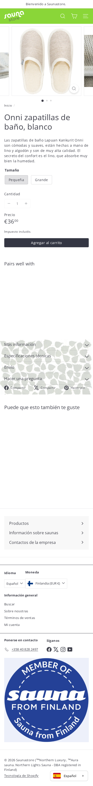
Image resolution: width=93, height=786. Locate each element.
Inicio (8, 105)
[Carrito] (74, 16)
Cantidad (12, 194)
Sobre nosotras (16, 611)
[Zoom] (74, 88)
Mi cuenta (12, 624)
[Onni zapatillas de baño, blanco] (46, 285)
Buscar (9, 604)
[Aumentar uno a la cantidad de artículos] (26, 203)
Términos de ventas (19, 618)
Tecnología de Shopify (21, 775)
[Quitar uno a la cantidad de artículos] (8, 203)
